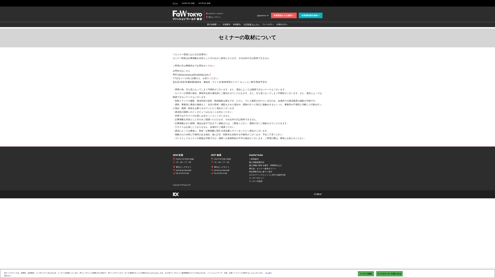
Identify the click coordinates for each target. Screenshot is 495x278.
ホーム (175, 3)
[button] (284, 15)
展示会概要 (212, 24)
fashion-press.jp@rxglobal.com (193, 74)
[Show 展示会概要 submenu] (219, 24)
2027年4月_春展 (204, 3)
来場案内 (237, 24)
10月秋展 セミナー (251, 24)
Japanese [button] (261, 15)
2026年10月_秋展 (188, 3)
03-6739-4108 (182, 173)
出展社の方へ (282, 24)
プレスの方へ (268, 24)
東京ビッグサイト (183, 167)
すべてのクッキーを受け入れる (389, 273)
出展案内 (226, 24)
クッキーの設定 (366, 273)
